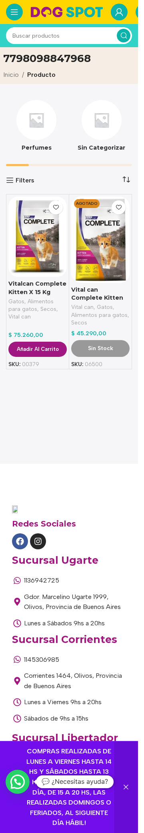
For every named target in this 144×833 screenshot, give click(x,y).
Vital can (19, 316)
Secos (48, 309)
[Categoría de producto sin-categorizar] (101, 128)
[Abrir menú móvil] (14, 12)
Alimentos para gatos (99, 315)
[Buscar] (123, 35)
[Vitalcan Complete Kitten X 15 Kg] (37, 236)
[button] (18, 782)
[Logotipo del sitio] (67, 11)
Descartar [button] (126, 787)
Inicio (11, 74)
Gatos (16, 301)
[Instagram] (38, 541)
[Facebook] (20, 541)
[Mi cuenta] (119, 12)
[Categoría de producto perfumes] (36, 128)
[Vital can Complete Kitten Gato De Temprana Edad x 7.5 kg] (100, 239)
